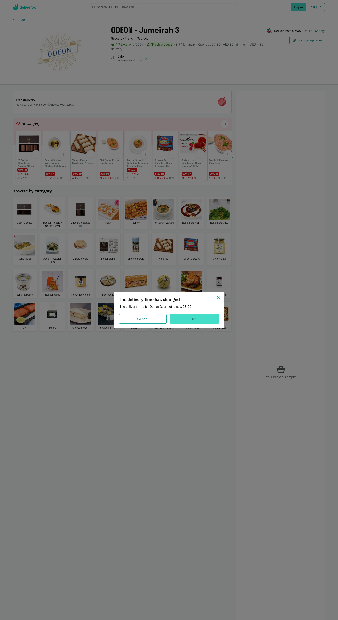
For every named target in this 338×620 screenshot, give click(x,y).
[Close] (218, 297)
